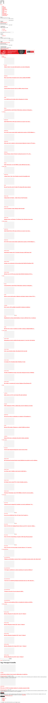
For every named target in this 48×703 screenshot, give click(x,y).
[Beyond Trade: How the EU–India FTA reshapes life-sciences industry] (9, 184)
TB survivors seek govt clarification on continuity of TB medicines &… (17, 416)
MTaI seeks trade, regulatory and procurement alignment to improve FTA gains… (20, 143)
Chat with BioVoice (5, 14)
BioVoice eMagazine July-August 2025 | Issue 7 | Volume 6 (15, 646)
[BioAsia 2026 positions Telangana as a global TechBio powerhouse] (9, 424)
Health (5, 97)
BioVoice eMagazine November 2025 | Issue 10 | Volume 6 (15, 613)
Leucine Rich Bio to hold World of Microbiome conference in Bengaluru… (18, 109)
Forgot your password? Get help (5, 42)
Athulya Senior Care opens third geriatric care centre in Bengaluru (17, 66)
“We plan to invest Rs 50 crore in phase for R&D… (14, 591)
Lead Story (4, 111)
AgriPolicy (5, 393)
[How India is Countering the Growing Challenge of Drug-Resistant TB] (9, 380)
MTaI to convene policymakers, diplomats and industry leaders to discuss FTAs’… (20, 296)
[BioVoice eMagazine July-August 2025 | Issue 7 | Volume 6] (9, 643)
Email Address (2, 32)
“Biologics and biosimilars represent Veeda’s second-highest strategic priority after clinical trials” (22, 559)
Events (3, 10)
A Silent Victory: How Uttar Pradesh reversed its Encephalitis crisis (17, 176)
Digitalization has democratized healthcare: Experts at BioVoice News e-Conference (20, 317)
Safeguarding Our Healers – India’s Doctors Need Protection (15, 197)
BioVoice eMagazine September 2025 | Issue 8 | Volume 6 (15, 635)
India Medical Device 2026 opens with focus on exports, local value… (17, 121)
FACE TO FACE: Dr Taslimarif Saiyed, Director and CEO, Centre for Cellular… (19, 525)
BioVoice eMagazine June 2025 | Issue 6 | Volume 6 (14, 656)
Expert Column (4, 11)
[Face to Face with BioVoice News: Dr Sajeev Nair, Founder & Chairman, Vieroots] (10, 512)
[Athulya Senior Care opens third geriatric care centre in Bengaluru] (9, 64)
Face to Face (4, 13)
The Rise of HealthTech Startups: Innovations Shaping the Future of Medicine (19, 372)
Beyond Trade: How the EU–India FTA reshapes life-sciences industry (17, 187)
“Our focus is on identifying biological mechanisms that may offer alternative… (19, 580)
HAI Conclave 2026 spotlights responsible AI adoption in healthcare (17, 307)
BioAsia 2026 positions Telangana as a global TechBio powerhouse (17, 427)
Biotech (5, 108)
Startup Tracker (4, 439)
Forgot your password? (3, 22)
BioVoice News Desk (3, 689)
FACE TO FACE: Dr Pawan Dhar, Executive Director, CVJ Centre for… (18, 547)
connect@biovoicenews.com (8, 695)
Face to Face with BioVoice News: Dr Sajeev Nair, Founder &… (16, 515)
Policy (3, 12)
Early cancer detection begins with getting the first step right (15, 351)
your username (11, 18)
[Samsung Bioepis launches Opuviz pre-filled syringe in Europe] (9, 85)
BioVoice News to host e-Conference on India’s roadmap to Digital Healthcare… (19, 328)
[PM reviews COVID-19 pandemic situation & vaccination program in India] (8, 685)
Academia (5, 305)
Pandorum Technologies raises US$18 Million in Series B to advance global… (19, 492)
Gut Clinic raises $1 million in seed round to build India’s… (15, 471)
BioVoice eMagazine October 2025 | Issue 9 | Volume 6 (14, 624)
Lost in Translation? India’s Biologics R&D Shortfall (14, 208)
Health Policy (6, 119)
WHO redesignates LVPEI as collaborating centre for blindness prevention (18, 405)
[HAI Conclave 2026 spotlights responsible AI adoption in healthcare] (9, 304)
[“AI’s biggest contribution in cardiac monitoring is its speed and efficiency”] (9, 567)
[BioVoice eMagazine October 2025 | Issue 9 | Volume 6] (9, 621)
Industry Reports (4, 9)
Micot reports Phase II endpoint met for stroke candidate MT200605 (17, 77)
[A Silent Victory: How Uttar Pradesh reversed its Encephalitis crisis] (9, 173)
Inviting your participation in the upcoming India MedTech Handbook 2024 (18, 263)
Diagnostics (6, 447)
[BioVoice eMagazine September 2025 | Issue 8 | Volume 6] (9, 632)
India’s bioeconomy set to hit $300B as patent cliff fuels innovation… (17, 164)
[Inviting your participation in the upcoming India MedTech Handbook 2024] (9, 260)
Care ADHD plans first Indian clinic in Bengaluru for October (16, 99)
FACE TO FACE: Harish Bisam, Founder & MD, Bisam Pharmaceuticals (18, 536)
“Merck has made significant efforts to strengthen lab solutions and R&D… (18, 602)
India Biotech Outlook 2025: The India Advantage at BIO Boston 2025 (17, 252)
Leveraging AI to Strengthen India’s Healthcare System (14, 361)
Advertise (3, 699)
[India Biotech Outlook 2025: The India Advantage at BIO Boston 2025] (9, 249)
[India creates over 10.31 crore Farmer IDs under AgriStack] (9, 392)
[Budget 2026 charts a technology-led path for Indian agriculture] (9, 435)
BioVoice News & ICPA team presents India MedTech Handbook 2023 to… (18, 273)
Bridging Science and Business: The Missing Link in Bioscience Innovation (18, 219)
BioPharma (5, 75)
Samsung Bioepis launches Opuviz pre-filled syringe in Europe (16, 88)
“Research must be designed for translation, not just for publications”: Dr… (18, 504)
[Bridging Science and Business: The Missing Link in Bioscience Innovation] (9, 216)
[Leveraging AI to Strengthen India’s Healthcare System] (9, 359)
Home (3, 6)
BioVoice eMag (4, 15)
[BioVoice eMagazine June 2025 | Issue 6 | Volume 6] (9, 654)
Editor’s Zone (4, 8)
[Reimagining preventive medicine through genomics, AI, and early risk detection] (9, 337)
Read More (24, 694)
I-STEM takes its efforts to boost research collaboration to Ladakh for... (14, 674)
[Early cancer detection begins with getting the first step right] (9, 348)
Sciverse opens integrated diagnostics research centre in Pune (15, 449)
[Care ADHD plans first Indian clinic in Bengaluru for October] (9, 96)
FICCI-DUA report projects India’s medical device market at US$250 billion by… (19, 132)
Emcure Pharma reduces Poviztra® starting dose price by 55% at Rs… (17, 153)
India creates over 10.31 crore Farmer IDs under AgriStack (15, 394)
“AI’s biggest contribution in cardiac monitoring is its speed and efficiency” (18, 569)
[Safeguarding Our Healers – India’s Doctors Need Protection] (9, 195)
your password (11, 20)
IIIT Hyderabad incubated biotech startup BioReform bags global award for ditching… (21, 460)
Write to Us (4, 35)
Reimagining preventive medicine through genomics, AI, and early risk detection (19, 340)
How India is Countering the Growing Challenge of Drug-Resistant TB (17, 383)
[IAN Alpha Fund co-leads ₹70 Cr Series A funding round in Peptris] (9, 479)
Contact (3, 700)
